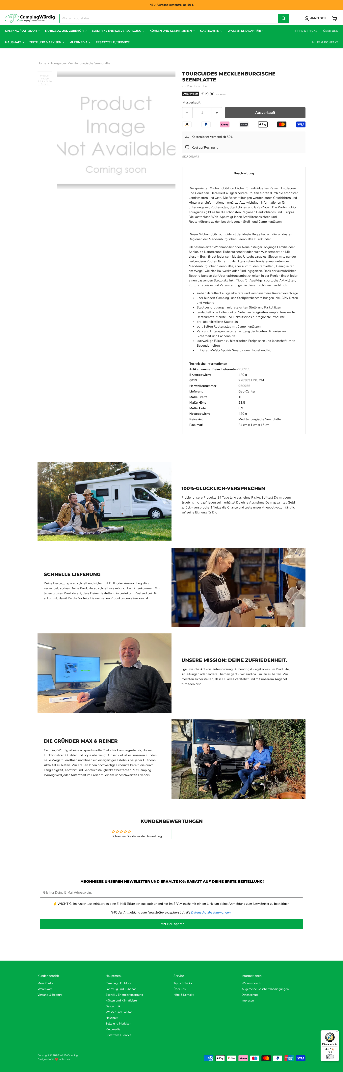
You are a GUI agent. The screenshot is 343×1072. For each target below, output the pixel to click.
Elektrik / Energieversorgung (117, 31)
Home (42, 63)
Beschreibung (244, 173)
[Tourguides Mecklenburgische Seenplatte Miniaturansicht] (45, 79)
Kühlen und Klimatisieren (171, 31)
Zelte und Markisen (45, 42)
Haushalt (13, 42)
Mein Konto (45, 983)
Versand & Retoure (50, 995)
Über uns (330, 31)
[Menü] (336, 1032)
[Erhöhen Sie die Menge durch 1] (217, 112)
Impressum (249, 1000)
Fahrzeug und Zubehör (64, 31)
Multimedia (78, 42)
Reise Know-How (197, 86)
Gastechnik (210, 31)
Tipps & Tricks (306, 31)
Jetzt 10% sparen (171, 924)
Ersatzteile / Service (113, 42)
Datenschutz (250, 995)
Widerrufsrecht (252, 983)
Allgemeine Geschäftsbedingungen (265, 989)
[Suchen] (283, 18)
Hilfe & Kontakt (325, 42)
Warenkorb (45, 989)
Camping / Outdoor (21, 31)
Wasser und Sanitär (244, 31)
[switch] (330, 1057)
